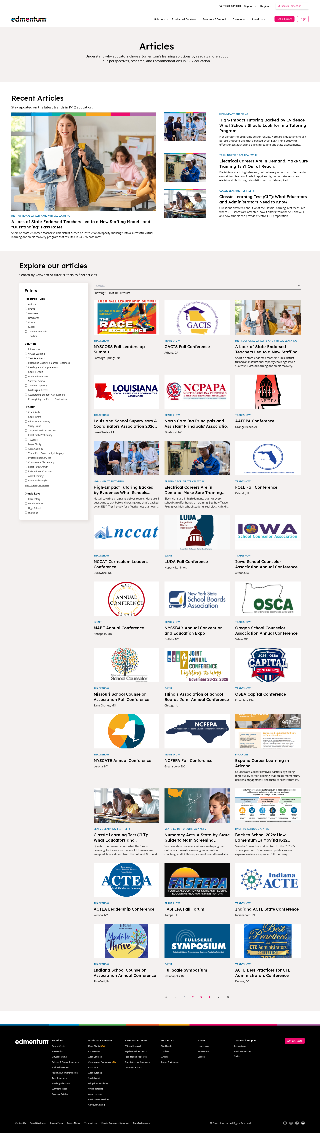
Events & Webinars (170, 1062)
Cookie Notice (73, 1123)
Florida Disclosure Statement (115, 1123)
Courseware (94, 1051)
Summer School (59, 1088)
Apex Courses (95, 1056)
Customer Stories (133, 1067)
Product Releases (242, 1051)
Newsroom (203, 1051)
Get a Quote (284, 19)
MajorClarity (94, 1046)
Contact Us (20, 1123)
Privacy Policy (56, 1123)
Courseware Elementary (102, 1062)
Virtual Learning (59, 1056)
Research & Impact (136, 1040)
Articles (164, 1056)
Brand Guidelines (38, 1123)
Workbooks (166, 1046)
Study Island (94, 1078)
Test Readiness (59, 1078)
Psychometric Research (136, 1051)
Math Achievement (60, 1067)
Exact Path (93, 1067)
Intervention (57, 1051)
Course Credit (58, 1046)
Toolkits (165, 1051)
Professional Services (98, 1099)
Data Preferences (141, 1123)
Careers (202, 1056)
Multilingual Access (61, 1083)
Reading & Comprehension (65, 1072)
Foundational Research (136, 1056)
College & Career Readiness (65, 1062)
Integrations (240, 1046)
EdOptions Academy (98, 1083)
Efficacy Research (133, 1046)
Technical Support (245, 1040)
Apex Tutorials (95, 1072)
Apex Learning (95, 1094)
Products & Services (100, 1040)
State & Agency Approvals (137, 1062)
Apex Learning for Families (37, 485)
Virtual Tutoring (95, 1088)
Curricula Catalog (60, 1094)
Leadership (203, 1046)
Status (237, 1056)
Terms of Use (91, 1123)
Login (302, 19)
